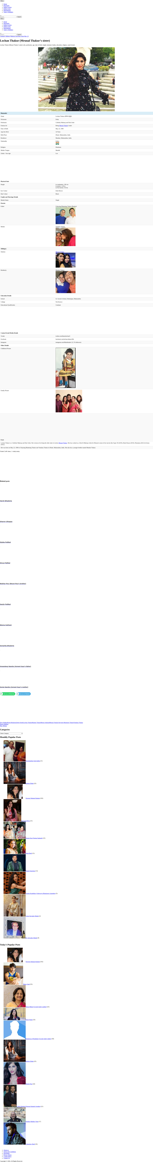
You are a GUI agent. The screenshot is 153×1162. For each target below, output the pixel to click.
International (7, 10)
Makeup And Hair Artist (17, 36)
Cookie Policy (8, 1156)
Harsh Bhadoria (11, 722)
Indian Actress (8, 7)
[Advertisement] (76, 168)
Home (5, 4)
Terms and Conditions (10, 1151)
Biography (6, 5)
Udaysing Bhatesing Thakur (66, 722)
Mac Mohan (3, 726)
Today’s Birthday (8, 12)
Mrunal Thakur (63, 125)
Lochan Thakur (27, 722)
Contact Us (7, 1158)
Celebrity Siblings (5, 36)
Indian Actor (7, 9)
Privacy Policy (8, 1155)
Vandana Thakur (78, 722)
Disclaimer (7, 1153)
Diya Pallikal (3, 722)
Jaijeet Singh (19, 722)
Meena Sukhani (45, 722)
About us (6, 1150)
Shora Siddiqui (4, 724)
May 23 (26, 36)
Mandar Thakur (36, 722)
